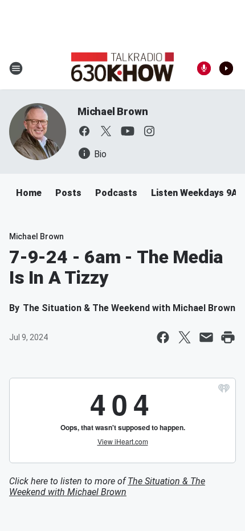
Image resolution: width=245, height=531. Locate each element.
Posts (68, 192)
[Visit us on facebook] (84, 131)
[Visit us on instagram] (149, 131)
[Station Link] (122, 68)
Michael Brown (112, 111)
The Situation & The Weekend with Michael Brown (107, 486)
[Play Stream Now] (226, 68)
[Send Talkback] (204, 68)
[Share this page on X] (185, 337)
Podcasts (116, 192)
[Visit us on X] (106, 131)
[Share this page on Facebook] (163, 337)
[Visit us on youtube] (127, 131)
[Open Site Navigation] (16, 68)
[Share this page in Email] (206, 337)
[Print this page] (228, 337)
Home (29, 192)
